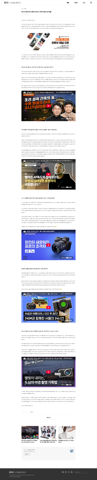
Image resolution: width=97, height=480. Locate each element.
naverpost (72, 472)
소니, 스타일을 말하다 (29, 449)
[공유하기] (25, 412)
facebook (69, 472)
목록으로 (48, 417)
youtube (63, 472)
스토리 (76, 3)
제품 (68, 3)
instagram (66, 472)
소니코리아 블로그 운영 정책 (14, 476)
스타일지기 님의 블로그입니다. (30, 451)
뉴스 (84, 3)
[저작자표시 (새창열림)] (34, 412)
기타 (25, 8)
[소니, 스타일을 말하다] (12, 2)
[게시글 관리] (27, 412)
